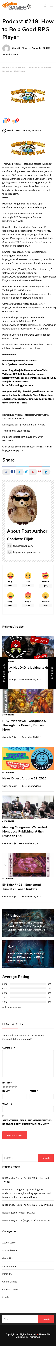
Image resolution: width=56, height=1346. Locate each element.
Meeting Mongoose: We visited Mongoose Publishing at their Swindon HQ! (24, 831)
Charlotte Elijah (19, 48)
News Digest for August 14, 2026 (18, 1212)
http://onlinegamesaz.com (27, 552)
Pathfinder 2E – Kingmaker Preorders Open (24, 207)
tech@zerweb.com (23, 545)
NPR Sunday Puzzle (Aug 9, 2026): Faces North (26, 1220)
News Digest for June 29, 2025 (24, 778)
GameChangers (10, 338)
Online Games (9, 1281)
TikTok (23, 402)
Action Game (12, 54)
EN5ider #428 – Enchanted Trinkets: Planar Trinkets (21, 887)
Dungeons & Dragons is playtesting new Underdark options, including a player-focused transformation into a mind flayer (26, 1193)
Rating (7, 1082)
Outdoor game (10, 1289)
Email (34, 1091)
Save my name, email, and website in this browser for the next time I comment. (26, 1122)
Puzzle (5, 1297)
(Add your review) (11, 1007)
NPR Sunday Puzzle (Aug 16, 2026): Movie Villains (27, 1204)
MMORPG (7, 1273)
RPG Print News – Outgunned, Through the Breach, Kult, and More (24, 725)
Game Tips (7, 1258)
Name (6, 1091)
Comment (8, 1047)
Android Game (9, 1250)
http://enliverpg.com (13, 450)
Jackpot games (10, 1265)
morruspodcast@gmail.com (25, 398)
